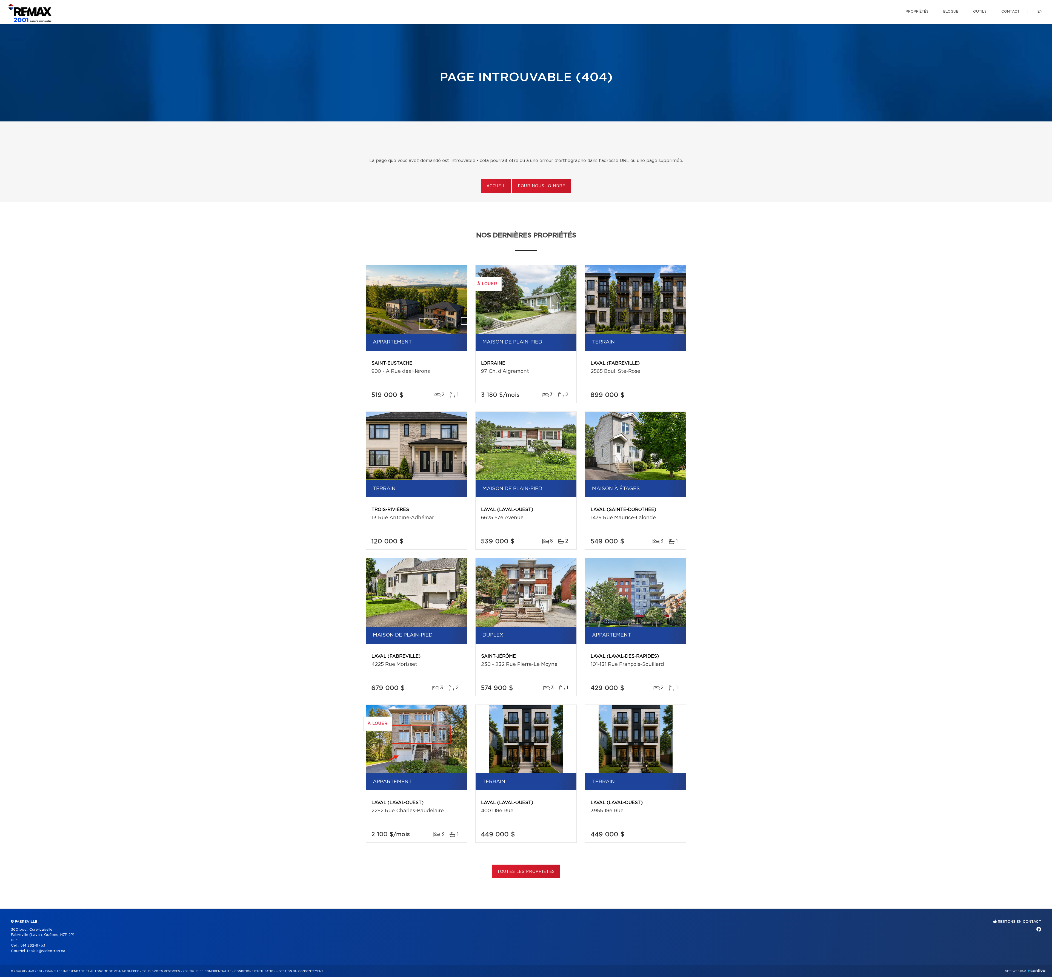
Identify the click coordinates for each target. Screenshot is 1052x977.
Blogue (950, 11)
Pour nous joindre (541, 186)
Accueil (496, 186)
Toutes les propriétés (526, 872)
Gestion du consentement (300, 971)
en (1039, 11)
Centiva (1036, 970)
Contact (1010, 11)
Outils (980, 11)
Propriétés (917, 11)
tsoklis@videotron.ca (46, 951)
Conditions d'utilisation (255, 971)
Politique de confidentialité (207, 971)
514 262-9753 (32, 945)
